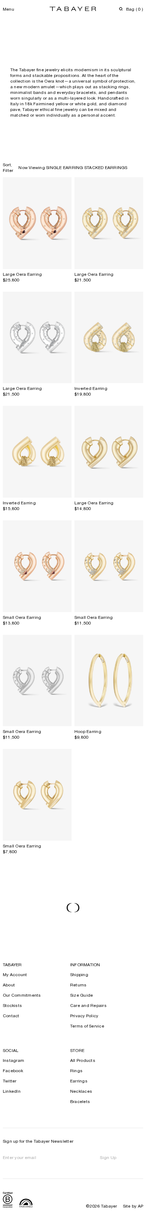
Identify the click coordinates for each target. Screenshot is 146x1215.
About (9, 985)
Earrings (79, 1081)
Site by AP (133, 1206)
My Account (15, 975)
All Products (82, 1061)
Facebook (13, 1071)
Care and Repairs (88, 1006)
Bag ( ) (134, 9)
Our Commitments (22, 995)
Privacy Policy (84, 1016)
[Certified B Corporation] (7, 1201)
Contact (11, 1016)
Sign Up (108, 1158)
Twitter (10, 1081)
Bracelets (80, 1102)
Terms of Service (87, 1026)
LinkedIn (12, 1092)
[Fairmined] (26, 1204)
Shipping (79, 975)
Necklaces (81, 1092)
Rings (76, 1071)
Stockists (12, 1006)
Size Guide (81, 995)
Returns (78, 985)
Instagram (13, 1061)
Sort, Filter (8, 168)
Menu (8, 9)
